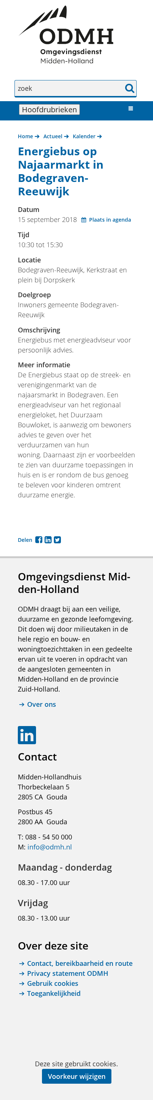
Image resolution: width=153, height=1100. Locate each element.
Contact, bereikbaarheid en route (80, 963)
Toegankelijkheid (54, 993)
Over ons (41, 704)
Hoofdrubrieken (51, 109)
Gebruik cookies (52, 983)
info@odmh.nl (49, 846)
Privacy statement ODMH (67, 973)
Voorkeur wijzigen (76, 1076)
